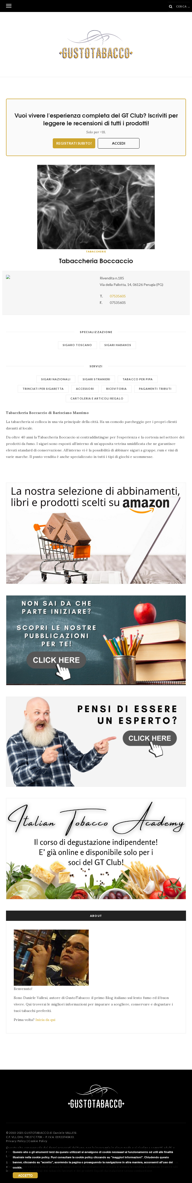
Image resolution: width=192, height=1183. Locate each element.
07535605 (118, 296)
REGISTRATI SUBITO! (74, 143)
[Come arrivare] (49, 277)
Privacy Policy (16, 1141)
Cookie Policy (38, 1141)
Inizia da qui (45, 1019)
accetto (25, 1175)
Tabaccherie (96, 251)
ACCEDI (118, 143)
